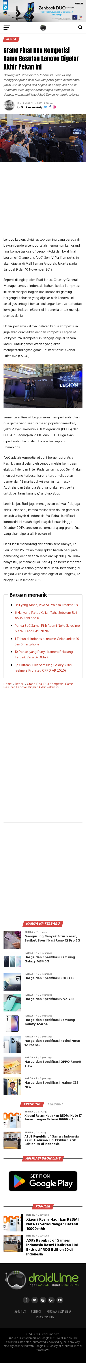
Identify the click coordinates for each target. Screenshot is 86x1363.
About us (20, 1311)
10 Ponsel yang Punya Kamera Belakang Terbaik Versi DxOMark (44, 654)
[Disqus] (43, 759)
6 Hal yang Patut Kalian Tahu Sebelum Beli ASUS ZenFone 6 (46, 615)
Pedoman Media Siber (59, 1311)
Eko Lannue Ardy (31, 107)
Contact (36, 1311)
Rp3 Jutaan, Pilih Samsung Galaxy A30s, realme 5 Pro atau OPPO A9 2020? (44, 668)
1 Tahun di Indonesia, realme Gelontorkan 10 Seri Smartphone (47, 641)
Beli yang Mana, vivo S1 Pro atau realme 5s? (47, 605)
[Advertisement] (43, 199)
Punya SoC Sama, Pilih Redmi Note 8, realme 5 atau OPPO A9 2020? (47, 628)
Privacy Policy (45, 1317)
